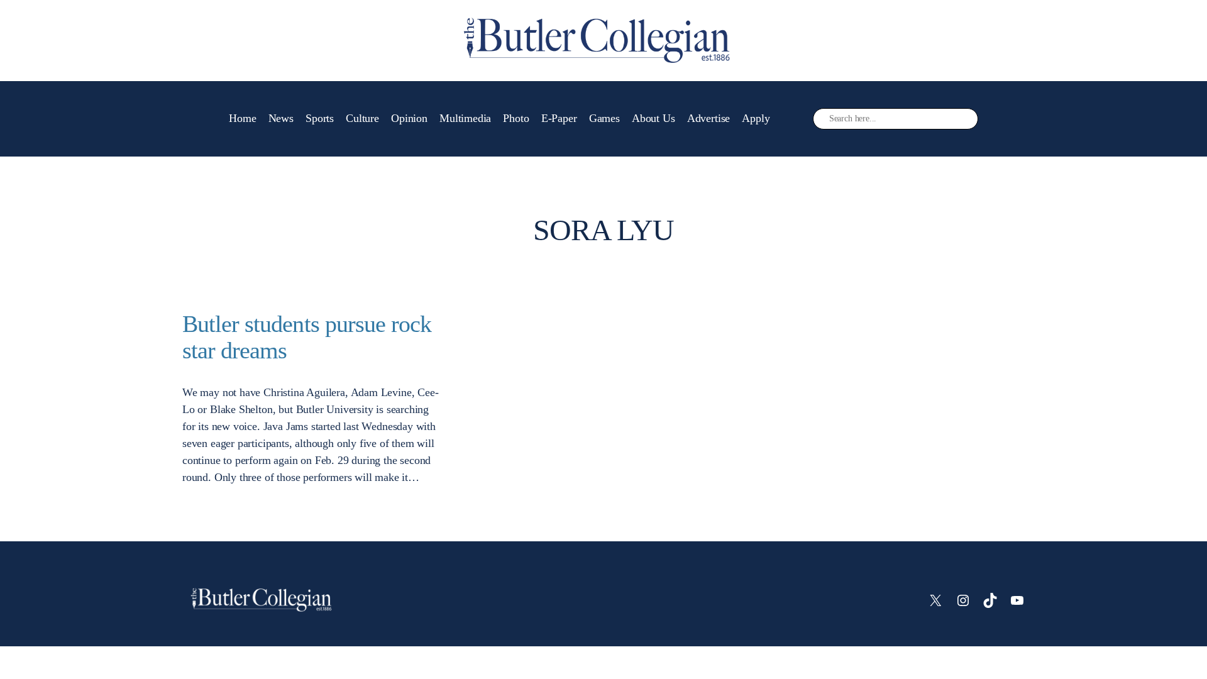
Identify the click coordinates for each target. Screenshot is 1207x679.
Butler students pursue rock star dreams (306, 337)
